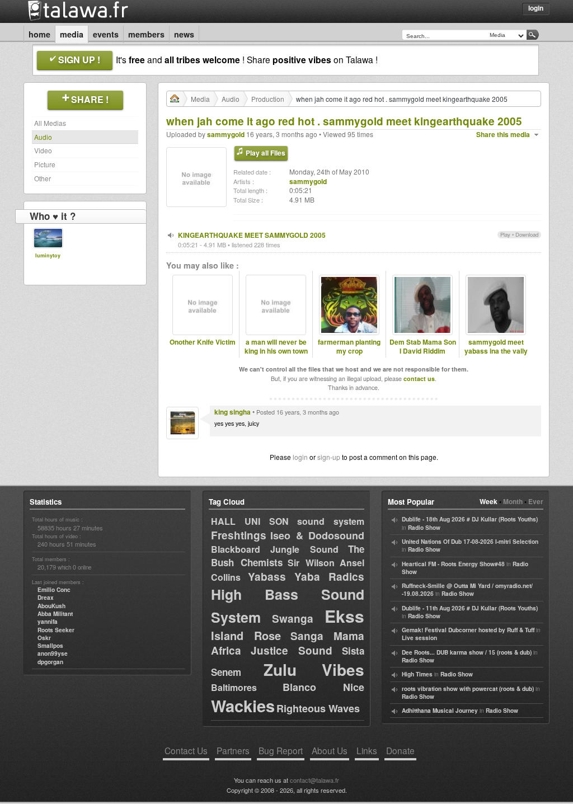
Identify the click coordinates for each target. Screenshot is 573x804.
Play (505, 234)
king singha (232, 412)
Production (267, 99)
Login (535, 8)
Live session (419, 638)
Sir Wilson (311, 562)
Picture (44, 164)
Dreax (45, 597)
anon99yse (52, 653)
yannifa (47, 622)
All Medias (50, 123)
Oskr (44, 638)
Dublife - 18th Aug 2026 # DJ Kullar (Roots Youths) (470, 519)
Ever (535, 501)
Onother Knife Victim (203, 342)
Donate (400, 750)
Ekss (344, 616)
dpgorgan (50, 662)
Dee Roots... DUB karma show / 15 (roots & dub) (467, 652)
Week (488, 501)
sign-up (328, 457)
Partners (233, 750)
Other (42, 178)
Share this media (503, 134)
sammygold (226, 134)
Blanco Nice (323, 687)
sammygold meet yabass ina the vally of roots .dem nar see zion (496, 356)
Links (366, 750)
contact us (419, 378)
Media (71, 34)
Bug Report (281, 750)
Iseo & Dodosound (317, 535)
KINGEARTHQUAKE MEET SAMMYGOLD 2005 (252, 235)
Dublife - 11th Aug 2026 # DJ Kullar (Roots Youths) (470, 608)
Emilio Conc (54, 590)
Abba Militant (55, 614)
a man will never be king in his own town (276, 346)
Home (39, 34)
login (300, 457)
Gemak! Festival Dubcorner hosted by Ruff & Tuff (468, 630)
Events (106, 34)
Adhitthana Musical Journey (440, 710)
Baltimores (234, 687)
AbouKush (51, 606)
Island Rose (246, 635)
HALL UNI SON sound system (287, 521)
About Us (329, 750)
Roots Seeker (55, 630)
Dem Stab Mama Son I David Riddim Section (422, 351)
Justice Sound (292, 650)
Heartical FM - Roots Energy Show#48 (453, 564)
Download (526, 234)
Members (146, 34)
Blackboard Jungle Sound (275, 549)
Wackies (243, 705)
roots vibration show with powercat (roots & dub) (468, 689)
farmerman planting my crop (349, 346)
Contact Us (186, 750)
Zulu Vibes (314, 669)
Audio (43, 137)
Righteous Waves (318, 708)
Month (513, 501)
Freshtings (238, 535)
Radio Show (424, 528)
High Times (417, 674)
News (184, 34)
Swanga (292, 618)
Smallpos (50, 646)
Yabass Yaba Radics (306, 576)
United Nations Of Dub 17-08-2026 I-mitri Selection (470, 542)
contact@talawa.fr (314, 779)
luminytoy (47, 255)
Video (43, 150)
